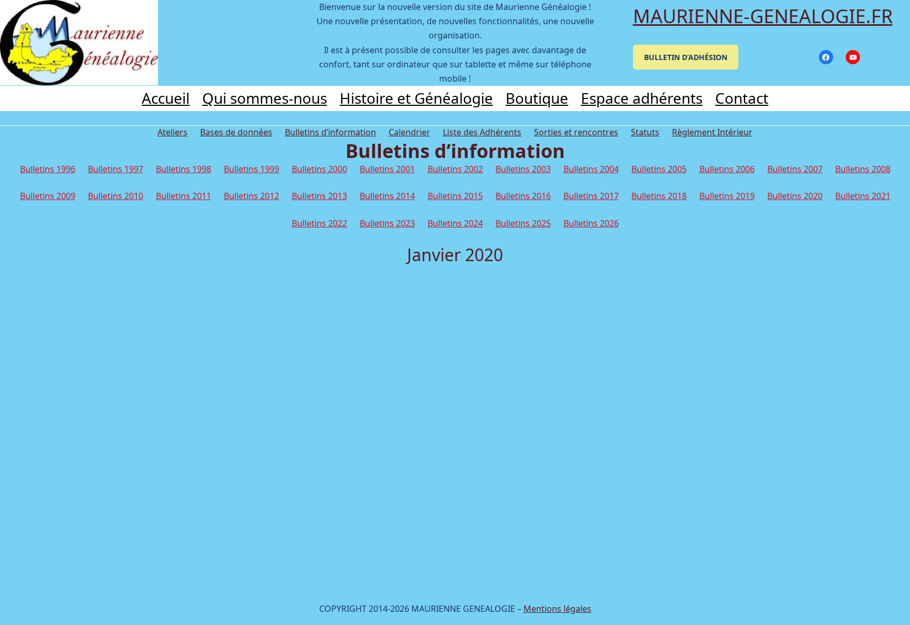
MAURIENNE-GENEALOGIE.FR (763, 16)
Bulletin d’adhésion (685, 57)
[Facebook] (826, 57)
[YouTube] (853, 57)
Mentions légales (557, 608)
